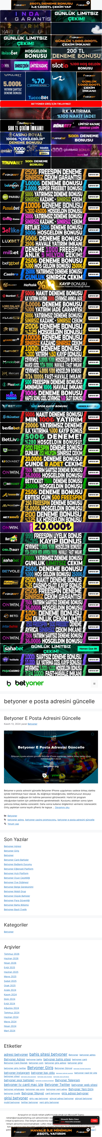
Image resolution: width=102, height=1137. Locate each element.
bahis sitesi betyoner (48, 1054)
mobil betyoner (12, 1102)
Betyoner (12, 815)
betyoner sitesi (12, 1076)
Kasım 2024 (10, 994)
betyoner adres (16, 819)
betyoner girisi (75, 1063)
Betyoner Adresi (12, 846)
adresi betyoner (16, 1054)
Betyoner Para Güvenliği (17, 900)
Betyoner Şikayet (33, 1093)
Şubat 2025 (10, 981)
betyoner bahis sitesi (57, 1059)
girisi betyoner (16, 1098)
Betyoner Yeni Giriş (81, 1089)
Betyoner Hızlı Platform (16, 873)
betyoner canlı (79, 1059)
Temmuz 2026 (11, 954)
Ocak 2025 (10, 985)
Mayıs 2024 (10, 1021)
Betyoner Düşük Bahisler (17, 896)
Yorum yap (13, 824)
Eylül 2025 (9, 967)
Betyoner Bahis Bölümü (16, 905)
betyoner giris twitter (15, 1068)
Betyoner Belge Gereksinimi (18, 887)
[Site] (51, 174)
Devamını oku (62, 807)
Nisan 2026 (10, 963)
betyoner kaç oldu (43, 1072)
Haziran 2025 (11, 972)
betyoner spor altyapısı (61, 1077)
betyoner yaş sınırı (35, 1089)
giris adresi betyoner (75, 1093)
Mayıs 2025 (10, 976)
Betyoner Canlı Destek (15, 1063)
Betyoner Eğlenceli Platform (18, 869)
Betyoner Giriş (11, 850)
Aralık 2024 (10, 990)
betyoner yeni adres (56, 1089)
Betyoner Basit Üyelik (15, 909)
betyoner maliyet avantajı (64, 1073)
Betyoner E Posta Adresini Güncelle (42, 718)
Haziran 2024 (11, 1017)
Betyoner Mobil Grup (15, 891)
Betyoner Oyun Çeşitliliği (17, 878)
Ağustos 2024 (11, 1008)
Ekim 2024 (9, 999)
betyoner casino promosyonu (40, 819)
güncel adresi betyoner (62, 1098)
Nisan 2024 (10, 1026)
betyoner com (36, 1063)
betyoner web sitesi (84, 1084)
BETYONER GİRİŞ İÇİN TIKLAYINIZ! (51, 103)
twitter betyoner (29, 1102)
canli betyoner (52, 1093)
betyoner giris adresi (55, 1063)
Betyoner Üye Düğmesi (16, 882)
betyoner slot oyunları (44, 1077)
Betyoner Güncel (63, 1068)
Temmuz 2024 (11, 1012)
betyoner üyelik (12, 1093)
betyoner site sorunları (28, 1077)
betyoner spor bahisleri (19, 1080)
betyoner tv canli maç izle (23, 1085)
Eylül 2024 (9, 1003)
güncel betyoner (83, 1098)
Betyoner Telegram (67, 1080)
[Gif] (51, 285)
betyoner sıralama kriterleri (45, 1081)
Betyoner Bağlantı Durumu (18, 864)
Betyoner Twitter (57, 1085)
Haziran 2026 (11, 958)
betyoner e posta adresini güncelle (76, 819)
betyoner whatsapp (14, 1089)
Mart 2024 (9, 1030)
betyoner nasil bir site (85, 1073)
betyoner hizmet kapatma (82, 1068)
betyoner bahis (34, 1059)
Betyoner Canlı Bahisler (16, 860)
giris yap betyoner (38, 1098)
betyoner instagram (17, 1072)
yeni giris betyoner (49, 1102)
